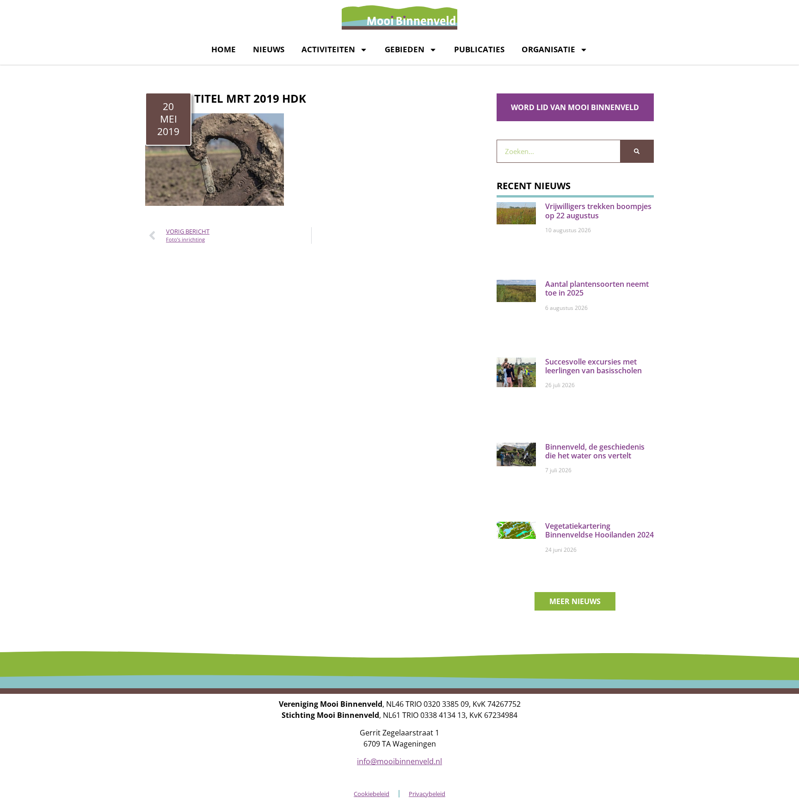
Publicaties (479, 49)
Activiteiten (328, 49)
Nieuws (268, 49)
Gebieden (404, 49)
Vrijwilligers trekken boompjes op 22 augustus (598, 210)
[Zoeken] (636, 151)
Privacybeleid (427, 794)
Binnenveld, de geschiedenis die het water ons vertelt (595, 451)
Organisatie (548, 49)
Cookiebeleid (371, 794)
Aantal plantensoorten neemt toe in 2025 (597, 288)
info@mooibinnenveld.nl (399, 761)
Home (223, 49)
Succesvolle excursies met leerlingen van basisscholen (593, 366)
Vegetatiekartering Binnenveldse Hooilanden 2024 (599, 530)
